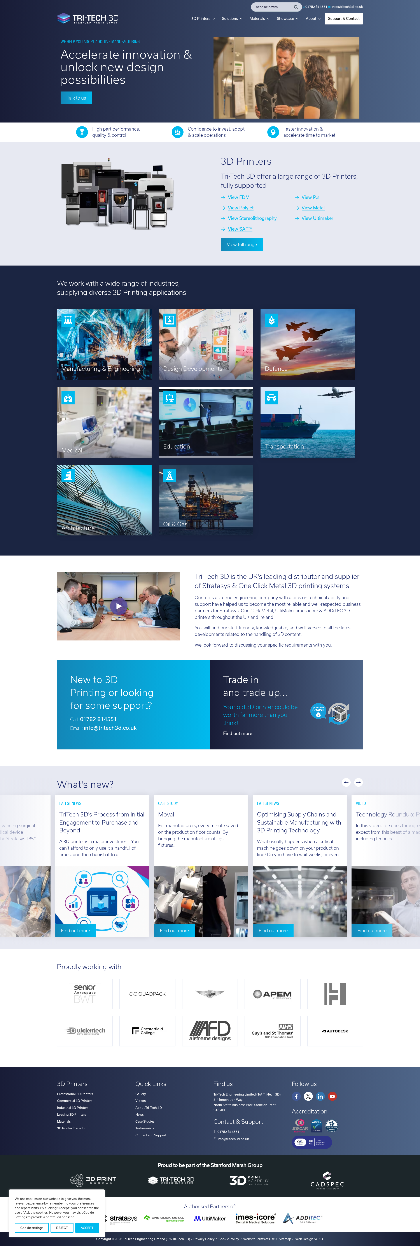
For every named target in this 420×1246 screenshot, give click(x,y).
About (311, 19)
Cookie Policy (229, 1239)
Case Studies (144, 1121)
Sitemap (285, 1239)
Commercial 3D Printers (74, 1101)
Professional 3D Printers (75, 1094)
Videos (140, 1101)
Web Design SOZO (309, 1239)
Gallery (140, 1094)
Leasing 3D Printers (71, 1114)
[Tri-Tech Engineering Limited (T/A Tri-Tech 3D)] (87, 18)
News (139, 1114)
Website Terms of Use (259, 1239)
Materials (257, 19)
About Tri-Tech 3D (148, 1108)
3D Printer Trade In (71, 1128)
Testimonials (144, 1128)
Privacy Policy (204, 1239)
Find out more (237, 733)
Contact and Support (150, 1135)
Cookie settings (31, 1228)
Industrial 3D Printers (72, 1108)
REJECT (62, 1228)
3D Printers (200, 19)
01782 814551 (316, 7)
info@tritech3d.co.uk (347, 7)
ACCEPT (87, 1228)
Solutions (230, 19)
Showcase (285, 19)
